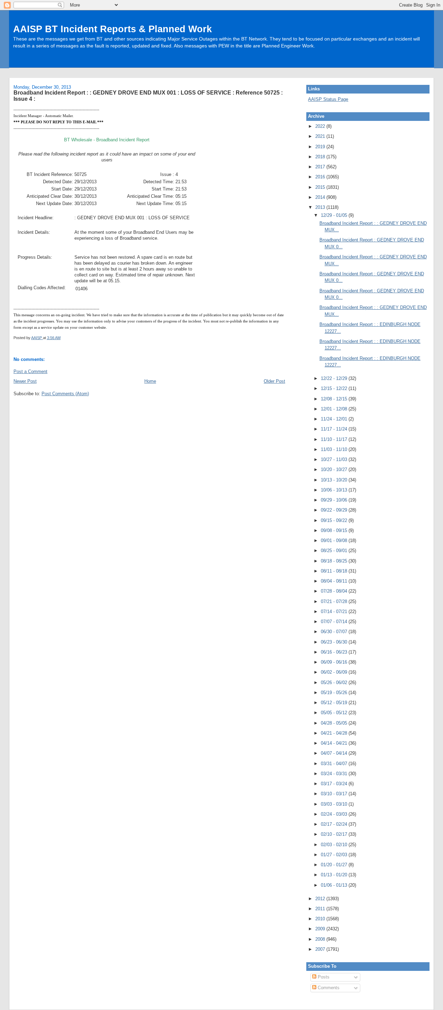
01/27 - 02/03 (335, 854)
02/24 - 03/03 (335, 814)
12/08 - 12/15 (335, 398)
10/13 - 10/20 (335, 479)
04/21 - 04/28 (335, 733)
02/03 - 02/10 (335, 844)
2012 (320, 898)
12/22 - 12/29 (335, 378)
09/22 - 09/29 (335, 510)
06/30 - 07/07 (335, 631)
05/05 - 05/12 (335, 712)
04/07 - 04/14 (335, 753)
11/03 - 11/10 (335, 449)
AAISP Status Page (328, 99)
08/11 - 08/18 (335, 571)
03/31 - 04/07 (335, 763)
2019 (320, 146)
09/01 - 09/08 (335, 540)
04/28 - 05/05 (335, 723)
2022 (320, 126)
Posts (322, 977)
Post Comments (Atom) (65, 393)
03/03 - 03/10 (335, 804)
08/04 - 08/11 (335, 581)
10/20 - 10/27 (335, 469)
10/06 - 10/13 (335, 490)
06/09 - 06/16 (335, 662)
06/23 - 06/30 (335, 642)
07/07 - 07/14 (335, 621)
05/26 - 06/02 (335, 682)
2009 (320, 928)
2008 (320, 939)
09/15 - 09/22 (335, 520)
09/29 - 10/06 (335, 500)
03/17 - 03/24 (335, 783)
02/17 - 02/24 (335, 824)
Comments (328, 987)
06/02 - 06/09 (335, 672)
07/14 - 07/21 (335, 611)
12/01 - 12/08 (335, 408)
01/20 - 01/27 (335, 864)
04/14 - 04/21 (335, 743)
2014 (320, 197)
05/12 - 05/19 (335, 702)
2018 (320, 156)
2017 (320, 166)
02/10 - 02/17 (335, 834)
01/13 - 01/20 (335, 874)
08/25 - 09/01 (335, 550)
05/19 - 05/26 (335, 692)
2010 (320, 918)
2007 (320, 949)
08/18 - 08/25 (335, 561)
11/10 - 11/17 (335, 439)
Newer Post (25, 381)
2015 (320, 187)
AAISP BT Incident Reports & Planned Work (112, 29)
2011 (320, 908)
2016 (320, 176)
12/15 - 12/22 (335, 388)
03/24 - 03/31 (335, 773)
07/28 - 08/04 (335, 591)
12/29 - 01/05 (335, 215)
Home (150, 381)
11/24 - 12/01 (335, 419)
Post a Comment (30, 371)
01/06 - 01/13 (335, 885)
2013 (320, 207)
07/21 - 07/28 (335, 601)
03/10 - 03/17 (335, 793)
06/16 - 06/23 (335, 652)
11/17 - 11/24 (335, 429)
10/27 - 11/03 (335, 459)
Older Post (274, 381)
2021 (320, 136)
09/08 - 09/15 (335, 530)
